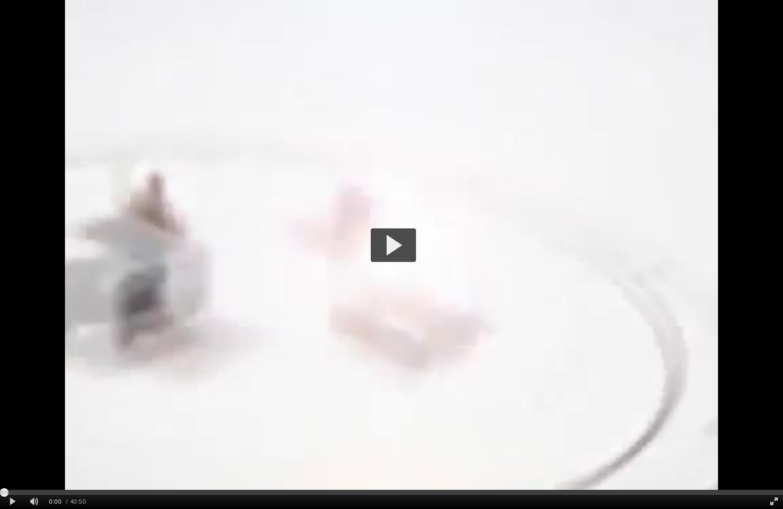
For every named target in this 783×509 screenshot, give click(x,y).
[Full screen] (774, 502)
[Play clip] (12, 502)
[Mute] (34, 502)
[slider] (391, 492)
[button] (393, 245)
